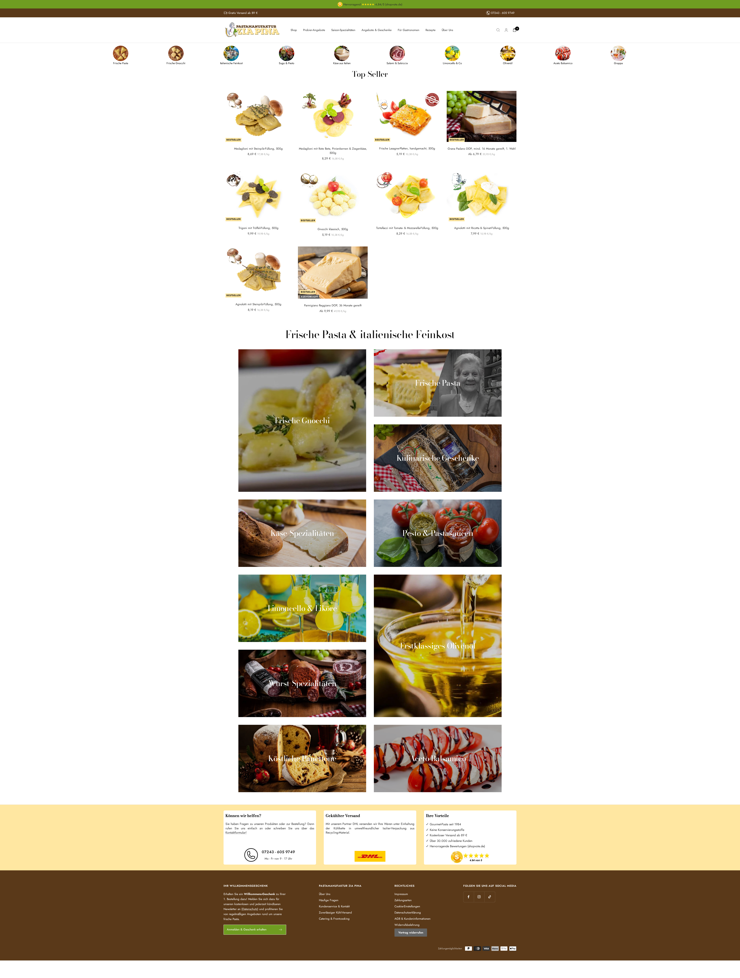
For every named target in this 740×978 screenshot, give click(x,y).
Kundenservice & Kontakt (334, 906)
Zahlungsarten (403, 900)
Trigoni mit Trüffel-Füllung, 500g (258, 228)
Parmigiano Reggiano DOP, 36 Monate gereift (333, 305)
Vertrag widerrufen (410, 932)
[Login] (506, 30)
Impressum (401, 894)
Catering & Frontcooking (334, 919)
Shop (294, 30)
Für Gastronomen (408, 30)
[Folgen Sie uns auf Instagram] (479, 897)
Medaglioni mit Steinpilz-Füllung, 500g (258, 149)
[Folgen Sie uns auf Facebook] (468, 897)
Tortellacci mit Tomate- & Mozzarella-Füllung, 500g (407, 228)
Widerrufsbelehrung (407, 925)
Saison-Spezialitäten (343, 30)
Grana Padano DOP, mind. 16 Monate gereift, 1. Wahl (481, 149)
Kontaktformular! (236, 832)
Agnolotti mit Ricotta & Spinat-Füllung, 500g (481, 228)
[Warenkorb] (514, 30)
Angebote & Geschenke (377, 30)
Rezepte (431, 30)
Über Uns (447, 30)
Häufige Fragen (328, 900)
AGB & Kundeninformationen (412, 919)
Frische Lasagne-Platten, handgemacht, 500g (407, 148)
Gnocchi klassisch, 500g (333, 229)
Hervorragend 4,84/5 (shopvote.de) (372, 4)
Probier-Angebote (314, 30)
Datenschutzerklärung (407, 912)
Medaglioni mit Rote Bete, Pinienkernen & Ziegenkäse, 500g (333, 151)
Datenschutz (249, 909)
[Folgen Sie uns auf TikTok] (489, 897)
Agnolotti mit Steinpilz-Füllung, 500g (258, 304)
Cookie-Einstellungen (407, 906)
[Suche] (498, 30)
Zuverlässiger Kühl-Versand (335, 912)
